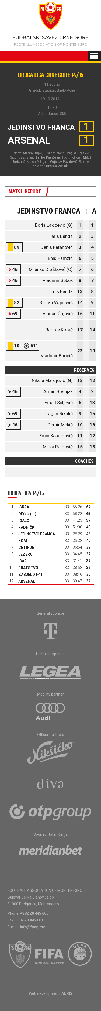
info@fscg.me (32, 927)
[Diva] (50, 784)
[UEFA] (80, 954)
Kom (22, 541)
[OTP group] (50, 811)
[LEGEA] (50, 671)
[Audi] (50, 711)
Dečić (23, 514)
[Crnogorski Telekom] (51, 630)
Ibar (22, 561)
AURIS (66, 993)
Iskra (23, 507)
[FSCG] (20, 954)
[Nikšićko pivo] (50, 752)
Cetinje (26, 547)
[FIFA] (49, 954)
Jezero (25, 554)
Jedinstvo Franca (36, 534)
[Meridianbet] (50, 851)
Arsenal (26, 581)
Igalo (23, 520)
